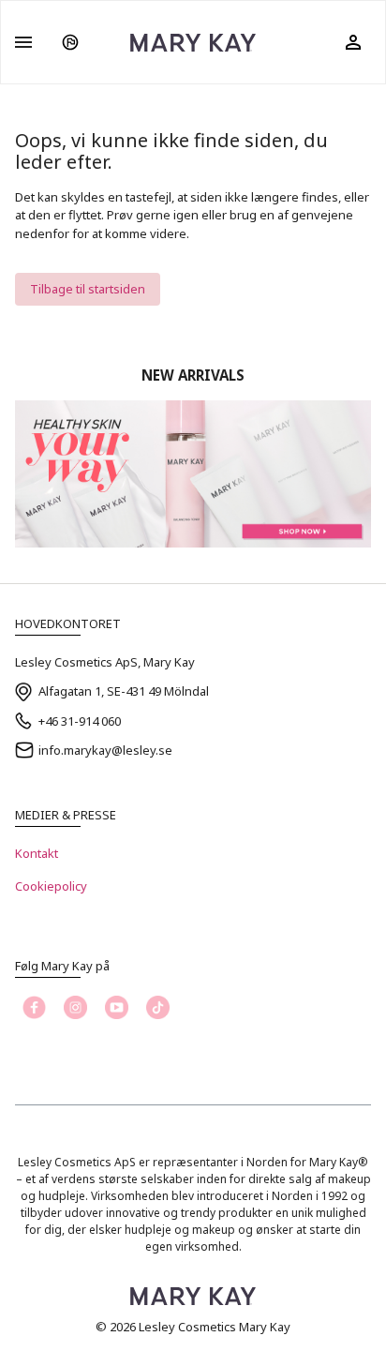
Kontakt (36, 853)
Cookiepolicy (51, 886)
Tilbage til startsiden (87, 288)
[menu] (23, 42)
